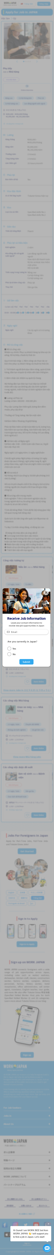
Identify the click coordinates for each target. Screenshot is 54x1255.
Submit (26, 661)
